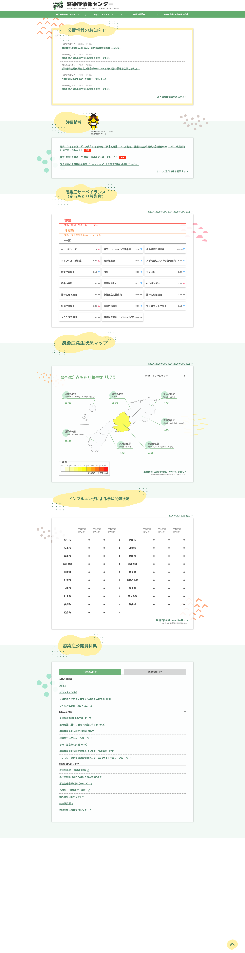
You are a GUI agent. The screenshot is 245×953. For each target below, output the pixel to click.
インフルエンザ (67, 692)
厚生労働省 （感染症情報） (73, 770)
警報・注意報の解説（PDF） (74, 744)
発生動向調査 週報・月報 (68, 14)
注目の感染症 (65, 679)
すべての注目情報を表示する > (172, 171)
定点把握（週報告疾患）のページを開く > (164, 471)
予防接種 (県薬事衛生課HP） (74, 718)
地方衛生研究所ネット (70, 796)
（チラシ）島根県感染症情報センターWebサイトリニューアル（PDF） (95, 757)
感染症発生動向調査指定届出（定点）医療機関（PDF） (87, 751)
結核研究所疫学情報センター (74, 810)
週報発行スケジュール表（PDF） (76, 737)
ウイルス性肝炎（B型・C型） (74, 705)
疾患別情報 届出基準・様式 (176, 14)
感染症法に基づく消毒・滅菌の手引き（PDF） (83, 724)
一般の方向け (90, 671)
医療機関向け (155, 671)
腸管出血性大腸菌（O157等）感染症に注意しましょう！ (89, 157)
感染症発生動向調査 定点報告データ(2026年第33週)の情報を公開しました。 (101, 68)
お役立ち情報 (65, 711)
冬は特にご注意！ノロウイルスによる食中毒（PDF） (86, 699)
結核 (61, 685)
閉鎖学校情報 (139, 14)
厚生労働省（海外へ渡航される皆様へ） (79, 776)
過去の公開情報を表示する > (171, 97)
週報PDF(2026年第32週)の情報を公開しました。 (87, 89)
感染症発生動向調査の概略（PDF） (77, 731)
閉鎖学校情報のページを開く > (172, 620)
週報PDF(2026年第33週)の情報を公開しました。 (87, 58)
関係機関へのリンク (69, 764)
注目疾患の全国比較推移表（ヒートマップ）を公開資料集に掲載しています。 (99, 164)
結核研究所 (65, 803)
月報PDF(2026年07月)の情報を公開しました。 (85, 78)
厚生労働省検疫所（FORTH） (74, 783)
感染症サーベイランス (103, 14)
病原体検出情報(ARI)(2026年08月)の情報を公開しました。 (92, 47)
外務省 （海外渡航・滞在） (73, 790)
